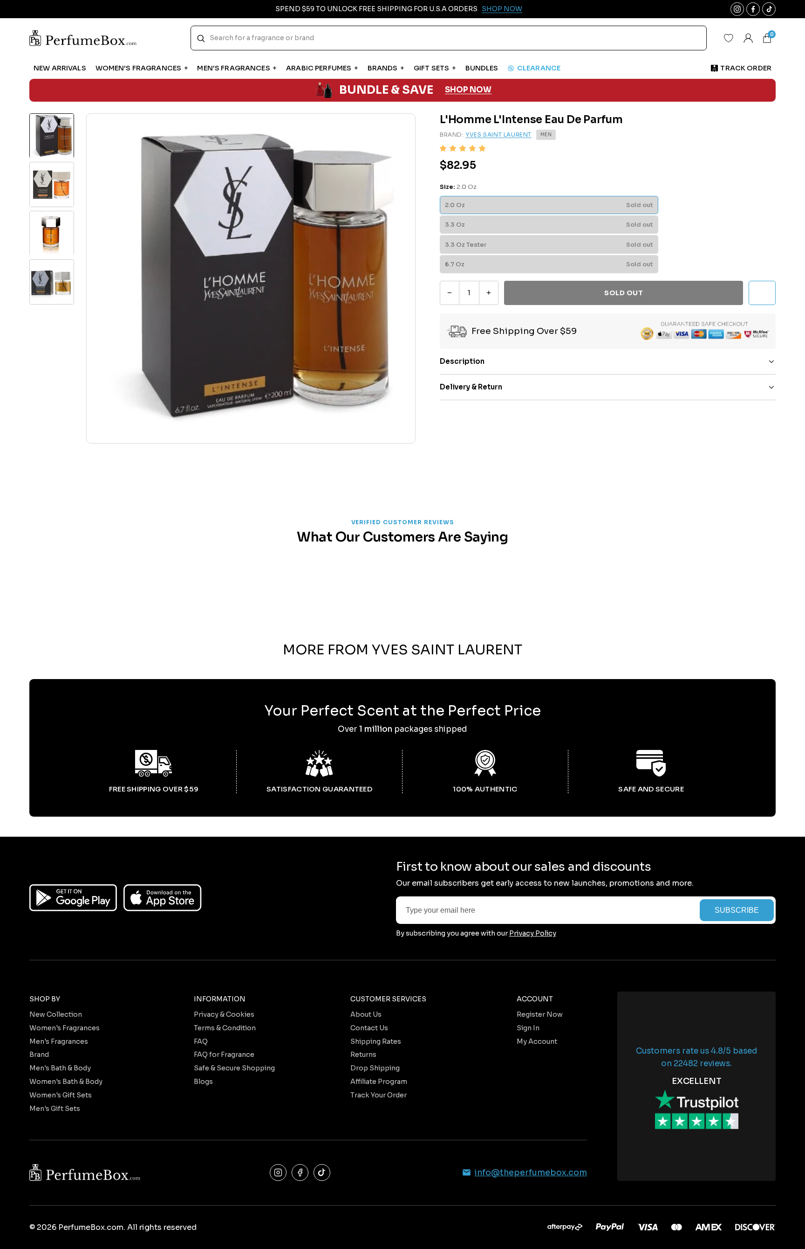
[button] (462, 149)
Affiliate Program (378, 1081)
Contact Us (369, 1028)
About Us (366, 1014)
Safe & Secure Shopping (234, 1068)
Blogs (203, 1081)
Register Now (540, 1014)
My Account (537, 1041)
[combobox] (449, 38)
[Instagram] (278, 1172)
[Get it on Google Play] (73, 897)
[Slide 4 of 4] (51, 282)
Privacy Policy (532, 933)
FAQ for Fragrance (224, 1054)
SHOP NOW (468, 90)
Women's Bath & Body (65, 1081)
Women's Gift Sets (60, 1095)
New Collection (55, 1014)
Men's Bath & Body (60, 1068)
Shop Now (502, 9)
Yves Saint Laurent (498, 135)
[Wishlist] (728, 38)
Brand (39, 1054)
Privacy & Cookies (224, 1014)
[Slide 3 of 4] (51, 233)
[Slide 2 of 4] (51, 184)
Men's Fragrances (58, 1041)
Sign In (528, 1028)
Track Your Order (378, 1095)
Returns (363, 1054)
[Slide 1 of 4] (51, 135)
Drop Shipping (375, 1068)
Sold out (623, 293)
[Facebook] (300, 1172)
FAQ (201, 1041)
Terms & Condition (225, 1028)
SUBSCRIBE (737, 910)
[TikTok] (322, 1172)
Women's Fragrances (64, 1028)
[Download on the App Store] (162, 897)
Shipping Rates (375, 1041)
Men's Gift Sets (54, 1108)
